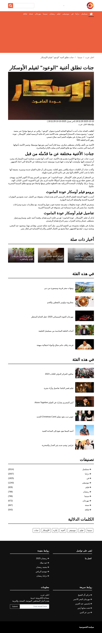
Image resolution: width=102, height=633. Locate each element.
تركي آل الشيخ (84, 595)
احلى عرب (89, 57)
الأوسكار (45, 530)
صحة (31, 14)
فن (72, 14)
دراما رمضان (41, 576)
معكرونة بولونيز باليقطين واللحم (60, 302)
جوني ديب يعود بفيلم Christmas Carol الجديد (55, 417)
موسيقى (65, 14)
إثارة (55, 530)
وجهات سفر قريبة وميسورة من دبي (58, 288)
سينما (45, 14)
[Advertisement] (51, 35)
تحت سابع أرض (83, 608)
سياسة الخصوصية (86, 627)
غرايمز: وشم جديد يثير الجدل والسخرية (57, 445)
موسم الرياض (41, 571)
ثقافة (25, 14)
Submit (15, 606)
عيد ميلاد (43, 563)
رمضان (52, 14)
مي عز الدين (85, 612)
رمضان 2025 (41, 558)
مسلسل (84, 14)
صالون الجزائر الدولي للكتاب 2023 (59, 374)
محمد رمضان (41, 567)
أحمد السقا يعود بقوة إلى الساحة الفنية (57, 431)
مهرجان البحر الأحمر (81, 599)
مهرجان (38, 14)
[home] (91, 14)
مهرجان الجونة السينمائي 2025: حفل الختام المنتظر (52, 317)
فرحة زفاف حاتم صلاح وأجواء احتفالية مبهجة (55, 345)
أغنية (63, 530)
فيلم (58, 14)
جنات (36, 530)
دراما (77, 14)
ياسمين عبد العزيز (82, 604)
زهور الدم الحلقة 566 (85, 140)
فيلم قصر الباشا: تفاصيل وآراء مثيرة (58, 388)
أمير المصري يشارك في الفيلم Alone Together (54, 402)
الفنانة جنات (83, 131)
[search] (10, 5)
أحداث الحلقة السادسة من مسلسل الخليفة (56, 331)
